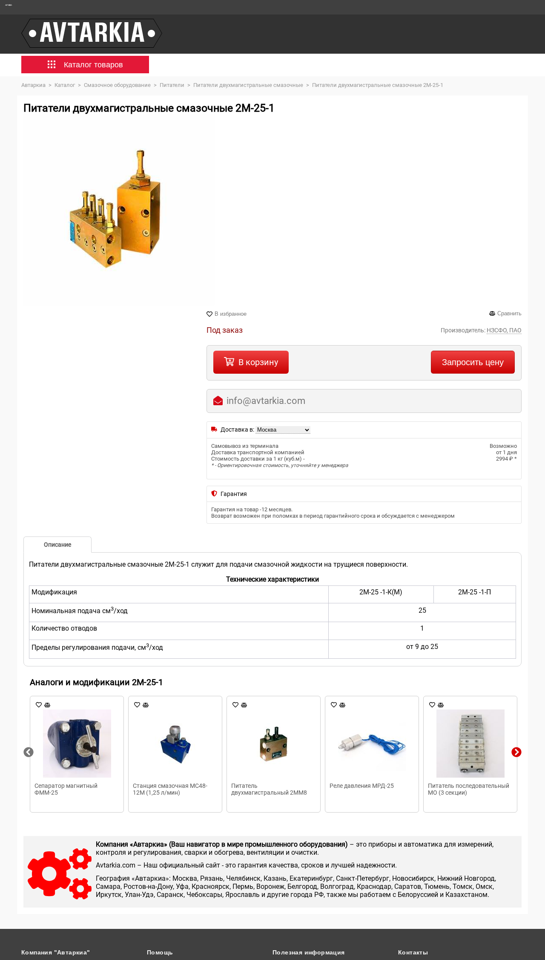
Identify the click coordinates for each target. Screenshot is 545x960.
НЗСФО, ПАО (504, 330)
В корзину (258, 362)
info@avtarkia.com (266, 400)
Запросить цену (473, 362)
